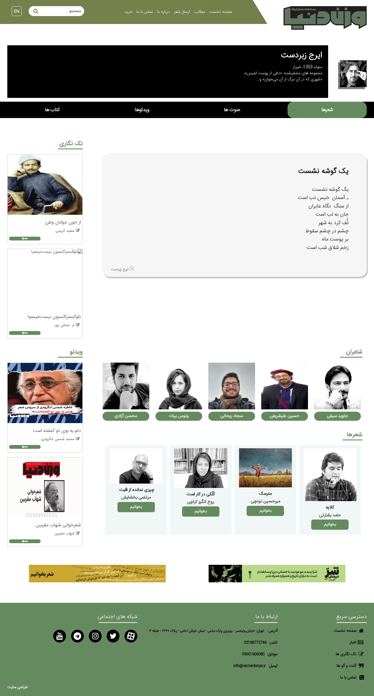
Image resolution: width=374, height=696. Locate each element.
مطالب (199, 11)
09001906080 (253, 654)
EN (16, 11)
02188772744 (255, 642)
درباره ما (163, 11)
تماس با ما (144, 11)
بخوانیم (330, 524)
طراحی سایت (17, 687)
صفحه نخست (220, 11)
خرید (128, 11)
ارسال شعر (182, 11)
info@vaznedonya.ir (249, 666)
